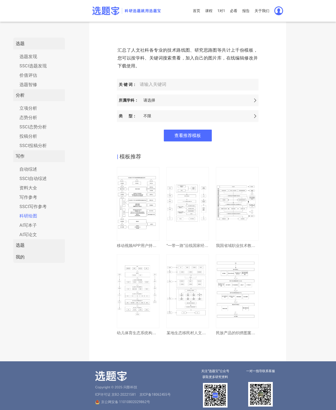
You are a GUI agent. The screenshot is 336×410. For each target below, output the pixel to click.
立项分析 (28, 108)
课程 (209, 11)
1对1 (221, 11)
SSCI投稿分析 (33, 145)
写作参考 (28, 197)
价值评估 (28, 75)
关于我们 (262, 11)
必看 (233, 11)
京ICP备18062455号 (155, 394)
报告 (246, 11)
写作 (20, 156)
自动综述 (28, 169)
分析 (20, 95)
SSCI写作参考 (33, 206)
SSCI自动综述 (33, 178)
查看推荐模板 (187, 135)
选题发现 (28, 56)
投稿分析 (28, 136)
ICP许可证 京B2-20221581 (115, 394)
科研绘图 (28, 215)
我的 (20, 256)
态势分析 (28, 117)
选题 (20, 43)
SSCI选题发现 (33, 65)
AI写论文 (28, 234)
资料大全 (28, 187)
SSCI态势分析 (33, 126)
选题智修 (28, 84)
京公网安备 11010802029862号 (125, 402)
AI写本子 (28, 225)
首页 (196, 11)
